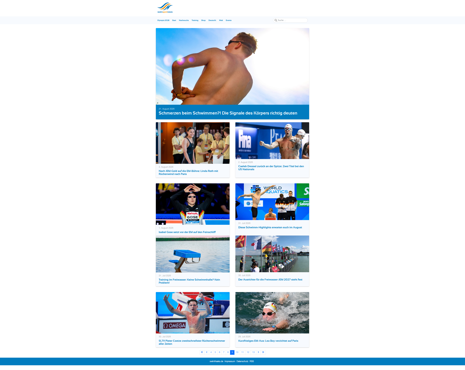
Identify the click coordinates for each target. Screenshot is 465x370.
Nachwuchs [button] (184, 20)
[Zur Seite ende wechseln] (263, 352)
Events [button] (229, 20)
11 (242, 352)
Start (174, 20)
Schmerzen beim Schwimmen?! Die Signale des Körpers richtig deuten (198, 113)
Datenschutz (242, 361)
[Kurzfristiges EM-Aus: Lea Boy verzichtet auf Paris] (272, 313)
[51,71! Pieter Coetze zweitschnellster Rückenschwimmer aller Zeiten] (193, 313)
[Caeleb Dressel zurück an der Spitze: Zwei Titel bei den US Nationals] (272, 140)
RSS (252, 361)
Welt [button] (221, 20)
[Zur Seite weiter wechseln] (258, 352)
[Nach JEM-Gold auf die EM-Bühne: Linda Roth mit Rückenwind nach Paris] (193, 143)
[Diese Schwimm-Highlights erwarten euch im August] (272, 202)
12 (248, 352)
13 (253, 352)
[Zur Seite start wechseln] (202, 352)
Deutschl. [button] (212, 20)
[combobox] (290, 20)
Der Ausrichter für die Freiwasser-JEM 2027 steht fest (270, 279)
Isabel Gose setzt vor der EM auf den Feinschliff (187, 232)
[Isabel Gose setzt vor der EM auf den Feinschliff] (193, 204)
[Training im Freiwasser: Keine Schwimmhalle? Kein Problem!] (193, 254)
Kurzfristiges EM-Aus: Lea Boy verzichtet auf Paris (268, 340)
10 (237, 352)
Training (195, 20)
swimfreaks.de (216, 361)
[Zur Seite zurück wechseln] (207, 352)
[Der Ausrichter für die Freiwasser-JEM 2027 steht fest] (272, 254)
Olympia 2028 (163, 20)
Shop (203, 20)
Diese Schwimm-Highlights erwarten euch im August (270, 227)
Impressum (230, 361)
